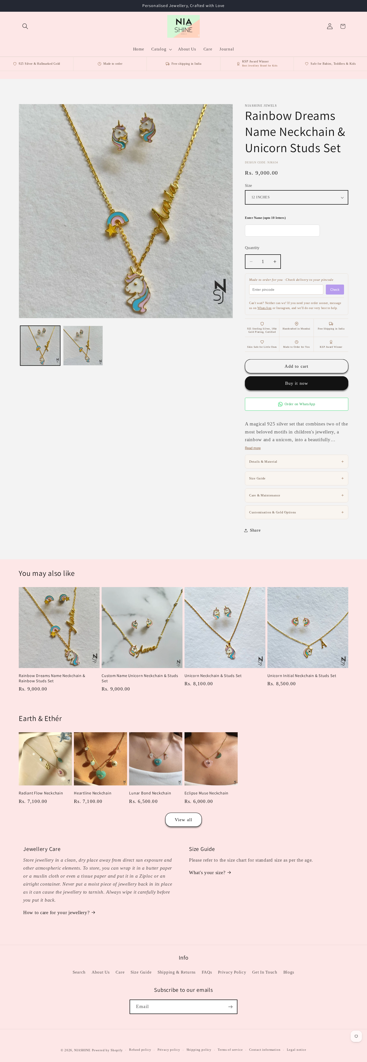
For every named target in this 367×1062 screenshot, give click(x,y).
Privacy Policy (232, 972)
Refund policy (140, 1050)
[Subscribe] (230, 1007)
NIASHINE (82, 1050)
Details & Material (296, 461)
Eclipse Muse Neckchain (206, 793)
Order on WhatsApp (300, 404)
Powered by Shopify (107, 1050)
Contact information (265, 1050)
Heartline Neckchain (92, 793)
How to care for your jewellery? (56, 912)
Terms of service (230, 1050)
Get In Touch (264, 972)
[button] (25, 26)
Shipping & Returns (177, 972)
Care (120, 972)
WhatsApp (264, 308)
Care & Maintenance (296, 495)
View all (183, 819)
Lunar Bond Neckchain (150, 793)
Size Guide (296, 478)
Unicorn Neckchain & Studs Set (213, 675)
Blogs (289, 972)
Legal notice (296, 1050)
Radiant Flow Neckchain (41, 793)
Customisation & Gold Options (296, 512)
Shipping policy (199, 1050)
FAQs (207, 972)
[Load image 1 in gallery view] (40, 346)
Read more (253, 448)
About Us (101, 972)
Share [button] (255, 530)
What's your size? (207, 872)
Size (248, 185)
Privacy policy (169, 1050)
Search (79, 972)
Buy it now (296, 383)
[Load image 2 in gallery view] (83, 346)
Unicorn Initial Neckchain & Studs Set (301, 675)
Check (335, 290)
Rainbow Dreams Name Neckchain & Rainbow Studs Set (52, 678)
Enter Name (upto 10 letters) (265, 218)
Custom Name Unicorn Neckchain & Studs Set (140, 678)
